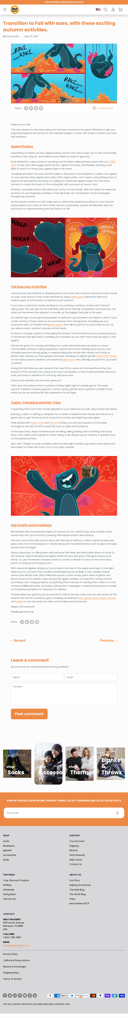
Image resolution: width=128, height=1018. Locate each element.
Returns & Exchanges (14, 966)
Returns (73, 850)
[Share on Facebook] (26, 108)
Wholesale (8, 889)
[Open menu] (4, 9)
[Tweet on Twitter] (36, 108)
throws (53, 422)
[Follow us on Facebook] (5, 995)
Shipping (74, 845)
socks (40, 422)
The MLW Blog (76, 889)
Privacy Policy (10, 954)
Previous (107, 640)
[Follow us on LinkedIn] (35, 995)
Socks (6, 841)
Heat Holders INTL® (79, 903)
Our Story (74, 880)
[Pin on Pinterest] (31, 108)
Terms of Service (12, 979)
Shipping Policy (11, 972)
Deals (6, 859)
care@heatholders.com (16, 945)
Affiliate (7, 885)
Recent (20, 640)
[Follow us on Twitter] (10, 995)
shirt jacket (56, 324)
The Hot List (9, 899)
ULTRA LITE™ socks (106, 356)
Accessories (9, 855)
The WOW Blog (77, 894)
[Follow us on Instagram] (15, 995)
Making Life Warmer (80, 885)
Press (72, 899)
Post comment (29, 714)
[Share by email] (41, 108)
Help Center (75, 859)
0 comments (106, 108)
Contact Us (75, 864)
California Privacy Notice (16, 960)
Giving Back (9, 894)
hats (33, 422)
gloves (88, 598)
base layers (77, 296)
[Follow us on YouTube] (25, 995)
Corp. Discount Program (16, 880)
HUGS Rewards (77, 855)
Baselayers (9, 845)
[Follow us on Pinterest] (20, 995)
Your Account (76, 841)
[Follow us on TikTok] (30, 995)
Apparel (7, 850)
